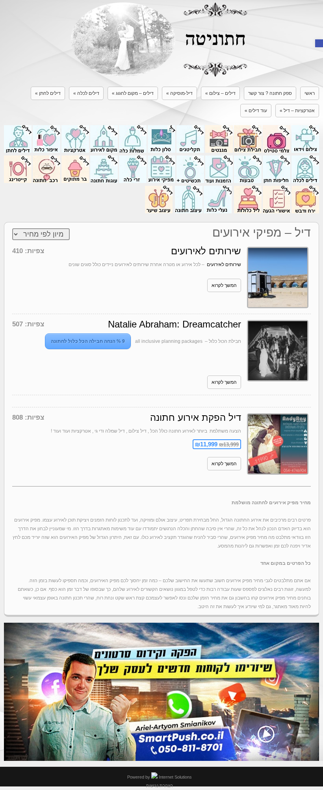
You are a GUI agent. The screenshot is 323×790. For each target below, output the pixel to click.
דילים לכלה (86, 93)
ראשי (309, 93)
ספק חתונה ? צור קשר (270, 93)
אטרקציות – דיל (297, 110)
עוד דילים (256, 110)
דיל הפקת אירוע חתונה (195, 417)
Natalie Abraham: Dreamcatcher (174, 324)
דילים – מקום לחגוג (133, 93)
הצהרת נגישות (159, 785)
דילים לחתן (48, 93)
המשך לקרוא (224, 285)
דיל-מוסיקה (179, 93)
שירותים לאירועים (206, 251)
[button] (319, 43)
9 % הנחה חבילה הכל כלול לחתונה (88, 341)
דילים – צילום (220, 93)
